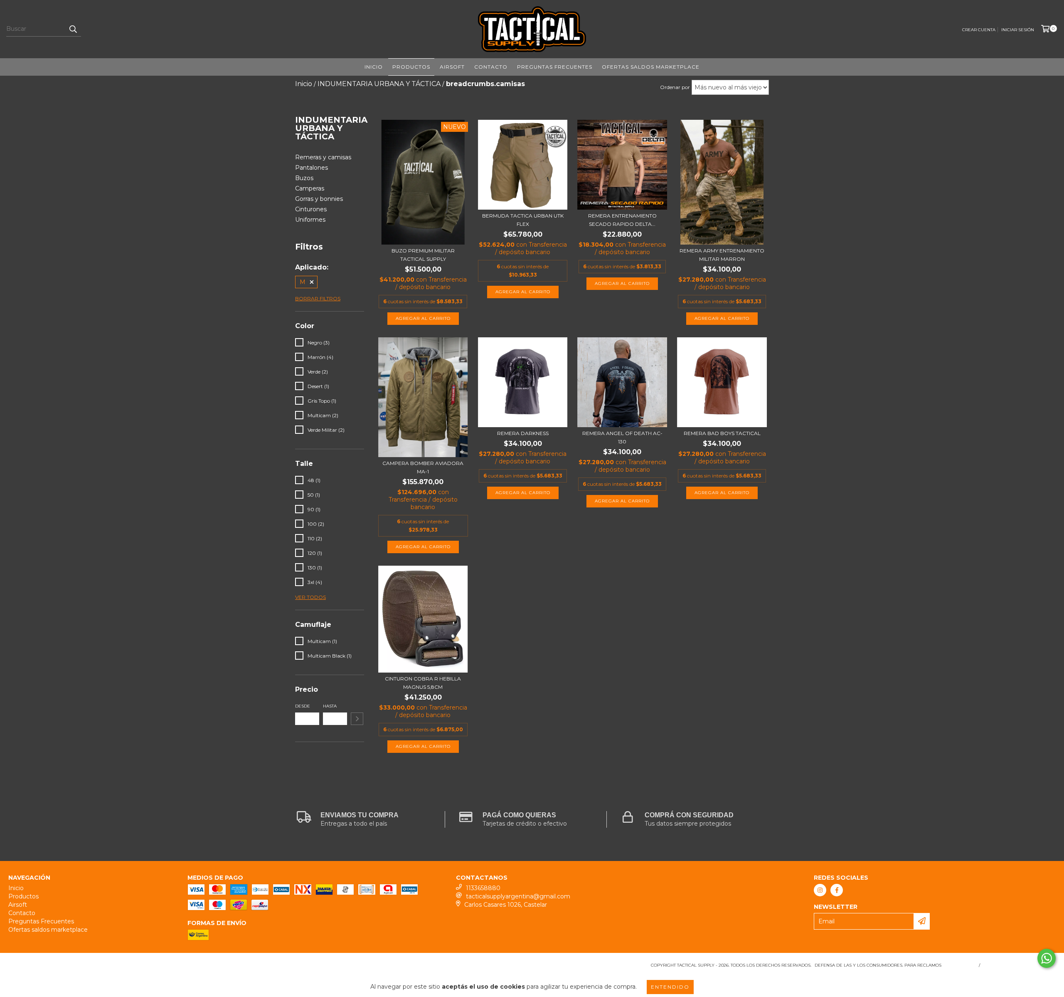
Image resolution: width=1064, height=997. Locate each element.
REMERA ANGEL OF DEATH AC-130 (622, 437)
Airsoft (452, 67)
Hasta (330, 706)
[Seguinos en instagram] (820, 890)
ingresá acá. (959, 965)
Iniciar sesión (1017, 29)
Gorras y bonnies (319, 199)
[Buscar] (72, 29)
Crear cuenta (978, 29)
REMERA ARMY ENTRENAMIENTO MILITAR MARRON (722, 254)
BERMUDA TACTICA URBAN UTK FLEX (523, 220)
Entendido (670, 987)
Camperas (309, 188)
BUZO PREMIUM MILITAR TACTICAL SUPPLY (423, 254)
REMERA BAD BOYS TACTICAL (722, 433)
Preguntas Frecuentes (554, 67)
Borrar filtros (317, 298)
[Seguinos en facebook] (836, 890)
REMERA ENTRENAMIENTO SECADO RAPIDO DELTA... (622, 220)
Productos (411, 67)
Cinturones (311, 209)
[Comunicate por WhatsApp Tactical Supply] (1046, 958)
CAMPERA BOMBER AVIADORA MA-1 (422, 467)
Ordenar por (675, 87)
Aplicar (357, 718)
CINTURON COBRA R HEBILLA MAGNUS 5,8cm (423, 682)
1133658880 (483, 888)
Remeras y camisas (323, 157)
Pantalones (311, 167)
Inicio (374, 67)
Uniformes (310, 219)
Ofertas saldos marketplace (650, 67)
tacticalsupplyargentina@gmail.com (518, 896)
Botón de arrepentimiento (1019, 965)
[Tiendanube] (44, 967)
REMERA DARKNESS (523, 433)
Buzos (304, 178)
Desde (302, 706)
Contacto (490, 67)
